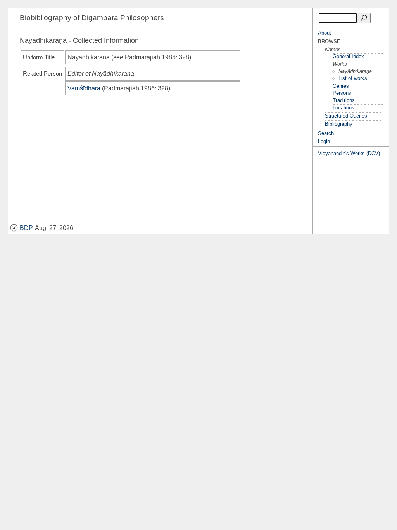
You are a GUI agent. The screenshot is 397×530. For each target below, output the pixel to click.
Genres (341, 86)
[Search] (364, 18)
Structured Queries (346, 116)
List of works (352, 78)
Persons (342, 93)
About (324, 33)
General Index (348, 56)
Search (326, 133)
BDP (26, 228)
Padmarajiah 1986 (150, 57)
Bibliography (338, 124)
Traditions (344, 100)
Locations (343, 108)
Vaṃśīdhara (83, 88)
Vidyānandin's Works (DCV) (349, 153)
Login (324, 141)
